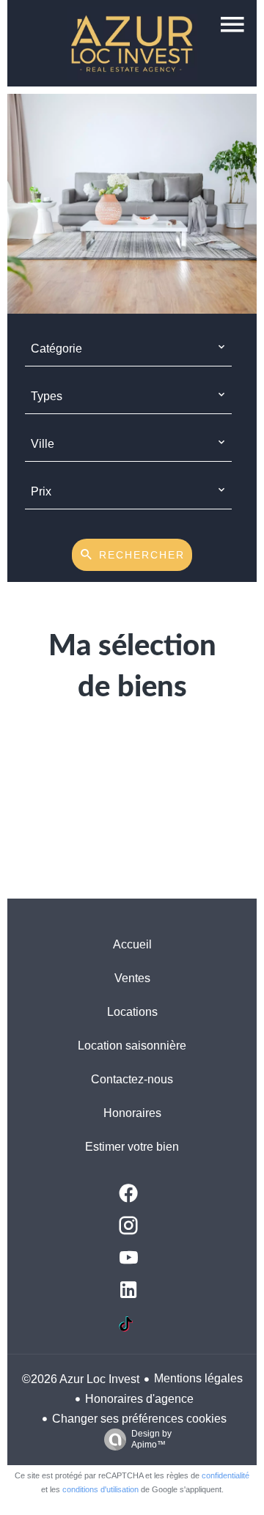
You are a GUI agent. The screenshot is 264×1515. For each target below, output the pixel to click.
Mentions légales (198, 1378)
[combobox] (128, 349)
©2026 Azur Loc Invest (80, 1379)
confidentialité (225, 1475)
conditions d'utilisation (100, 1489)
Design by (151, 1439)
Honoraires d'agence (139, 1399)
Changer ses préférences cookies (139, 1418)
